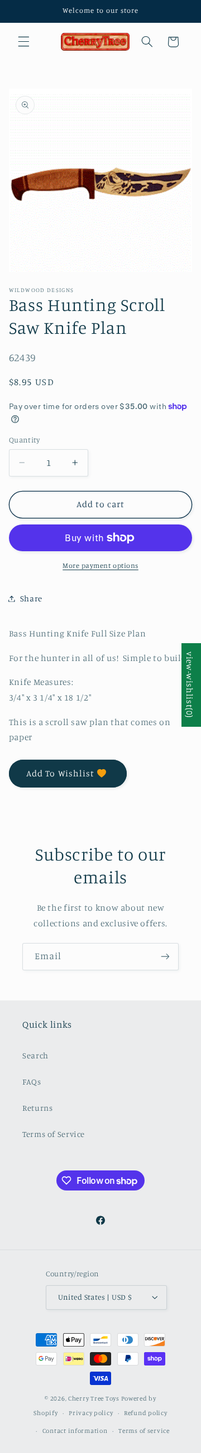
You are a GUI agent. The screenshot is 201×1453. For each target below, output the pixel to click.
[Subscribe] (165, 956)
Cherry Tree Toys (93, 1398)
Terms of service (144, 1431)
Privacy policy (91, 1413)
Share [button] (31, 598)
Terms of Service (53, 1134)
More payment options (100, 565)
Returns (37, 1107)
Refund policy (146, 1413)
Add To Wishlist (60, 773)
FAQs (31, 1081)
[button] (23, 42)
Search (35, 1055)
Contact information (75, 1431)
